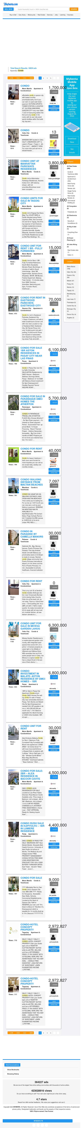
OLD (24, 78)
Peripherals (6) (72, 212)
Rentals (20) (71, 188)
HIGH (18, 78)
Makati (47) (70, 281)
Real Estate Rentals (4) (71, 197)
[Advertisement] (41, 36)
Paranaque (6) (71, 302)
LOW (11, 78)
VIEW (54, 106)
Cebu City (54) (71, 272)
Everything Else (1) (72, 233)
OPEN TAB (54, 110)
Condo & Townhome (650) (73, 173)
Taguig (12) (70, 290)
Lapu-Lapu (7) (71, 299)
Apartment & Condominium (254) (72, 179)
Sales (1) (70, 255)
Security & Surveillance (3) (72, 222)
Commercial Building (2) (71, 201)
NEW (31, 78)
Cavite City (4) (71, 306)
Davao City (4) (71, 314)
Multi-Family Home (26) (71, 184)
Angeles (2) (70, 318)
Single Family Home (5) (72, 192)
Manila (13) (70, 287)
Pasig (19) (70, 284)
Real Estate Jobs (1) (73, 251)
